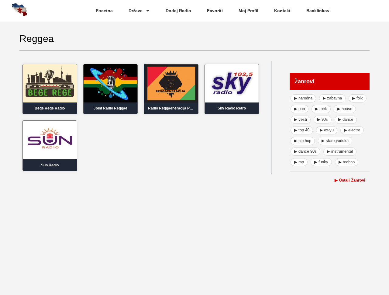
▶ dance (345, 119)
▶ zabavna (332, 98)
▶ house (344, 108)
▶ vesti (300, 119)
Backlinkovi (318, 10)
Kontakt (282, 10)
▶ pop (299, 108)
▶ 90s (322, 119)
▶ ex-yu (327, 130)
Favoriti (215, 10)
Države (136, 10)
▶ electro (352, 130)
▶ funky (321, 162)
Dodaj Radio (178, 10)
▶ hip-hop (302, 140)
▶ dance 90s (305, 151)
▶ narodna (303, 98)
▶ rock (321, 108)
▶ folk (357, 98)
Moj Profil (248, 10)
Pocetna (104, 10)
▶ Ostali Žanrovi (350, 180)
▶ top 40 (301, 130)
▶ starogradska (335, 140)
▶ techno (347, 162)
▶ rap (299, 162)
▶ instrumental (340, 151)
